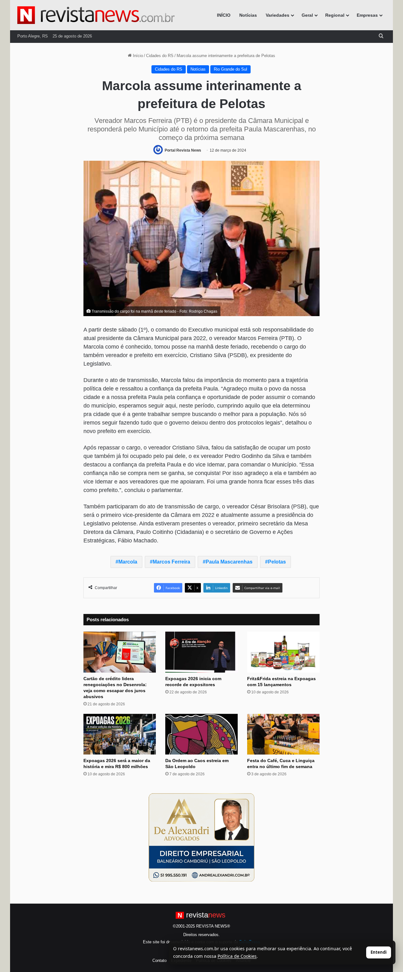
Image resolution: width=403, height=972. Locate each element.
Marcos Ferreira (171, 561)
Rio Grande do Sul (230, 69)
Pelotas (277, 561)
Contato (159, 960)
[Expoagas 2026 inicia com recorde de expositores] (201, 652)
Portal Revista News (183, 150)
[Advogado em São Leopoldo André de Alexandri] (201, 837)
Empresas (367, 15)
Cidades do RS (159, 55)
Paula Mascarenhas (229, 561)
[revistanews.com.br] (96, 15)
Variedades (277, 15)
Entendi (379, 952)
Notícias (248, 15)
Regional (334, 15)
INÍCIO (223, 15)
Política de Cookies (237, 956)
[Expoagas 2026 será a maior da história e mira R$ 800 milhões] (119, 734)
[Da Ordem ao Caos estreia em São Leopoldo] (201, 734)
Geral (307, 15)
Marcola (127, 561)
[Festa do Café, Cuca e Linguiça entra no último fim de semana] (283, 734)
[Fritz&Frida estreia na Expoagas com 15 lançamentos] (283, 652)
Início (137, 55)
